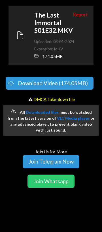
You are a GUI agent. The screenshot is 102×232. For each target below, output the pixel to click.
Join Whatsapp (51, 181)
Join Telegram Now (51, 161)
